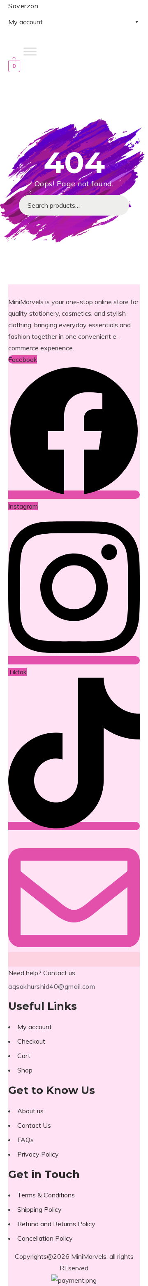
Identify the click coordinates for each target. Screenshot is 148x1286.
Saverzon (23, 6)
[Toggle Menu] (30, 51)
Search (119, 205)
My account (25, 22)
